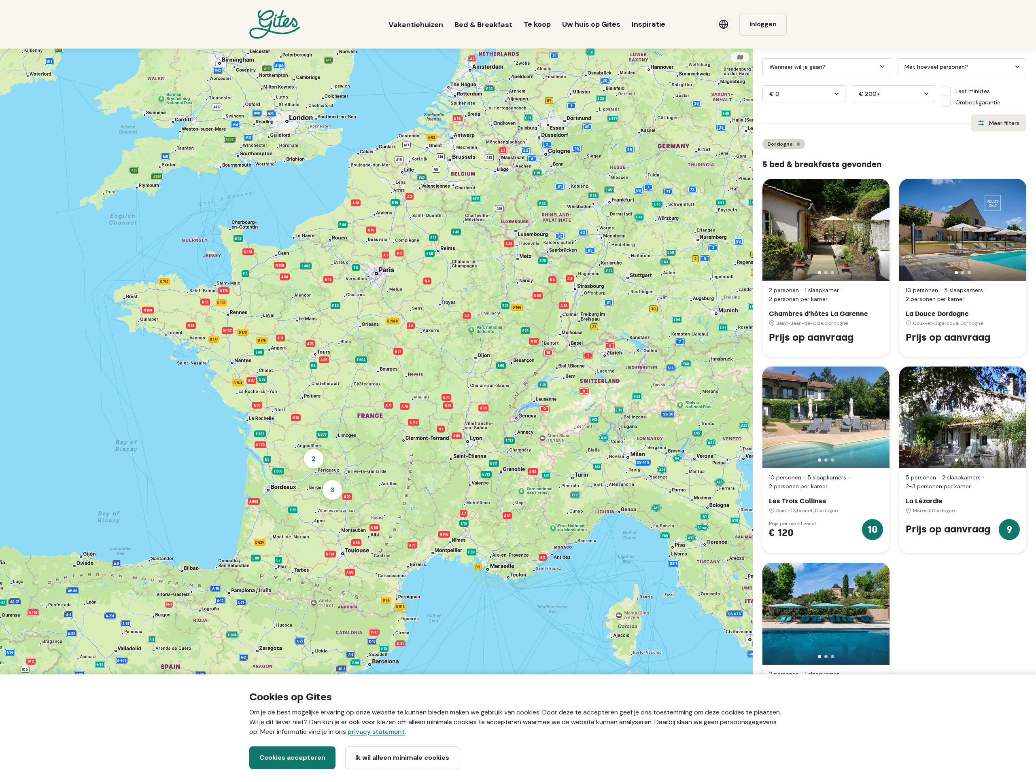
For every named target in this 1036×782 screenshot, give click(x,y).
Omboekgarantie (977, 102)
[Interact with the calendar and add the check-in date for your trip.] (766, 67)
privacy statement (376, 731)
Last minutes (972, 91)
